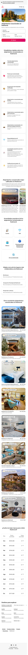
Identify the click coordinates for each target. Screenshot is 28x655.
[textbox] (7, 36)
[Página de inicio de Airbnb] (3, 7)
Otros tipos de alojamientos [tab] (20, 605)
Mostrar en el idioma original (9, 3)
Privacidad (11, 648)
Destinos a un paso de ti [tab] (7, 605)
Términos (16, 648)
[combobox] (13, 31)
